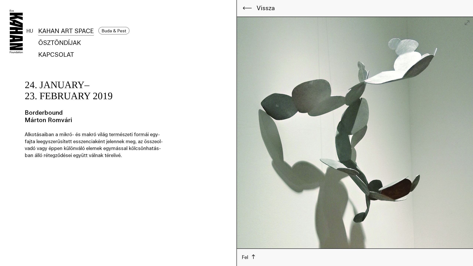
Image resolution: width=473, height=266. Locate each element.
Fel (245, 257)
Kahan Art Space (66, 31)
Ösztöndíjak (59, 43)
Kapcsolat (56, 54)
